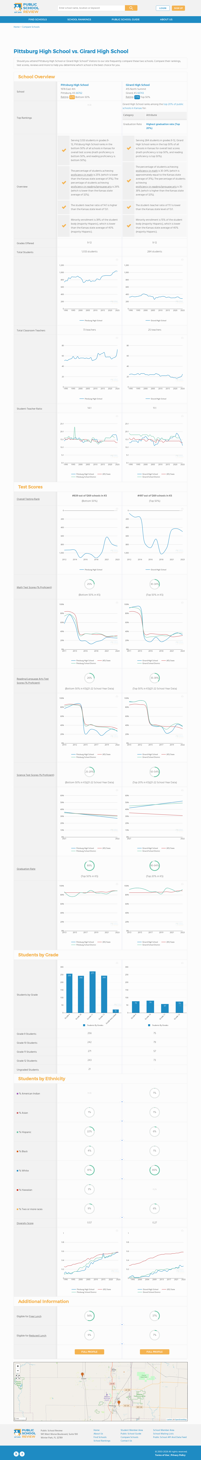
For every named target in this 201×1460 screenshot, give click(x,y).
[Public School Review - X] (16, 1454)
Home (96, 1430)
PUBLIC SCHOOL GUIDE (125, 19)
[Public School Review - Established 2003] (26, 8)
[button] (82, 1375)
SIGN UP (178, 8)
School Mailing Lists (163, 1434)
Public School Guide (131, 1434)
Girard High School (138, 85)
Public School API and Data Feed (170, 1437)
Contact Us (126, 1441)
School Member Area (163, 1430)
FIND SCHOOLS (38, 19)
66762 (79, 93)
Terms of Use (162, 1455)
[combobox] (89, 8)
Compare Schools (129, 1437)
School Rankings (102, 1441)
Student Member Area (132, 1430)
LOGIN (162, 8)
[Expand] (18, 1377)
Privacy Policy (178, 1455)
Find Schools (100, 1437)
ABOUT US (166, 19)
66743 (140, 93)
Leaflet (169, 1419)
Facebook (22, 1454)
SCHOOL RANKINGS (79, 19)
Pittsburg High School (75, 85)
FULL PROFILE (89, 1352)
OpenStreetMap (181, 1419)
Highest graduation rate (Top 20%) (163, 126)
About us (98, 1434)
